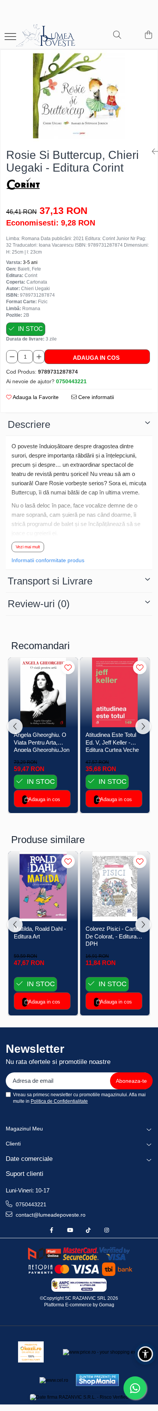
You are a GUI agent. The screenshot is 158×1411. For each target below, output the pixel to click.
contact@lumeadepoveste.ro (50, 1215)
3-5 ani (30, 262)
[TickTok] (88, 1230)
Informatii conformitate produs (48, 560)
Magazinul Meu (24, 1128)
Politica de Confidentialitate (59, 1101)
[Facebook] (51, 1230)
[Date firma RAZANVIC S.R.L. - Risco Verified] (79, 1397)
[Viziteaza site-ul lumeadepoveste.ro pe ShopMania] (97, 1380)
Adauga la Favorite (35, 397)
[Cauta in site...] (117, 35)
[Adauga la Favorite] (68, 667)
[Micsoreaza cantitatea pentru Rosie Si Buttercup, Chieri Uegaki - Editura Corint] (12, 356)
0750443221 (30, 1204)
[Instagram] (106, 1230)
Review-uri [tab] (39, 603)
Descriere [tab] (29, 424)
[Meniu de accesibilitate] (145, 1354)
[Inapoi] (152, 151)
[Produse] (10, 37)
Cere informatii (95, 397)
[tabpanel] (79, 96)
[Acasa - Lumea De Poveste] (51, 35)
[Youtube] (69, 1230)
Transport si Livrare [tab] (50, 581)
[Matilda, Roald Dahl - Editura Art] (43, 886)
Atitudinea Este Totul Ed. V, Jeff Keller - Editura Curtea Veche (112, 741)
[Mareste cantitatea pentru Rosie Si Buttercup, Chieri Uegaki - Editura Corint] (38, 356)
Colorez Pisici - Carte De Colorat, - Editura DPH (112, 935)
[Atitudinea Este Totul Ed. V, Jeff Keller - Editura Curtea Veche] (115, 692)
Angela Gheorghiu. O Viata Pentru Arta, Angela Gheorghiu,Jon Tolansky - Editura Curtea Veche (41, 741)
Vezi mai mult (28, 546)
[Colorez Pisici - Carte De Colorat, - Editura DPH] (115, 886)
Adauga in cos (96, 357)
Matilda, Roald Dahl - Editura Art (40, 932)
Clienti (13, 1143)
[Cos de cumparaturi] (148, 35)
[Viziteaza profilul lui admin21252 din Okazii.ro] (31, 1352)
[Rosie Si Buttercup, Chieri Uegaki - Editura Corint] (79, 96)
